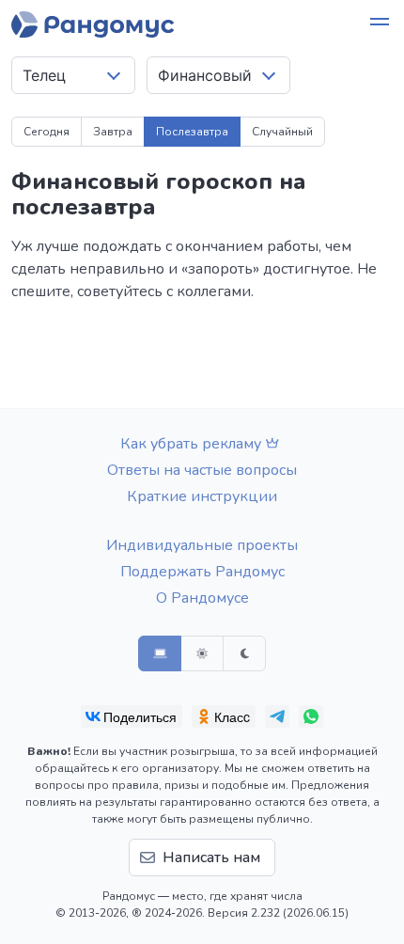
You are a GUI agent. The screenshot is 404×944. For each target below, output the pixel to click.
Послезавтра (192, 131)
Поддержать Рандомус (202, 571)
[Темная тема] (244, 653)
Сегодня (46, 131)
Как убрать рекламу (190, 443)
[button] (379, 24)
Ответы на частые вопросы (202, 470)
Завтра (112, 131)
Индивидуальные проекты (202, 545)
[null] (131, 716)
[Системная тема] (159, 653)
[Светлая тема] (202, 653)
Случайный (282, 131)
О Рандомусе (202, 598)
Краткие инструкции (202, 496)
